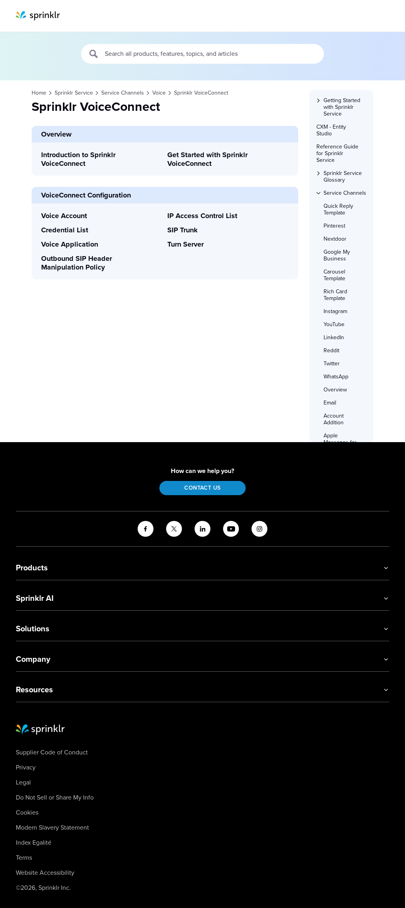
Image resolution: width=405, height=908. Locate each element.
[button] (345, 107)
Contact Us (202, 487)
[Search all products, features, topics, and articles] (94, 54)
